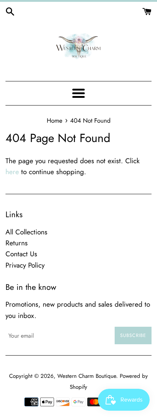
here (12, 172)
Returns (16, 243)
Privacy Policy (25, 265)
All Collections (26, 232)
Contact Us (21, 254)
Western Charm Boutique (86, 376)
